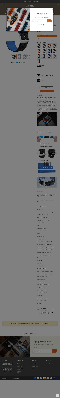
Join (50, 20)
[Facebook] (39, 25)
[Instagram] (41, 25)
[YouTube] (44, 25)
